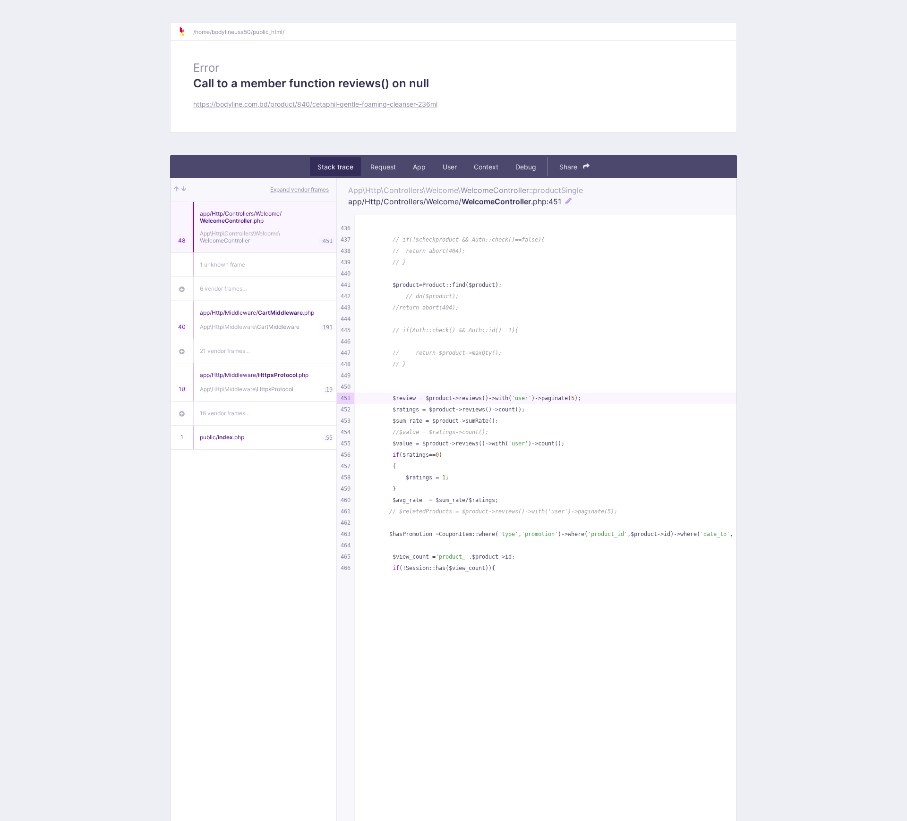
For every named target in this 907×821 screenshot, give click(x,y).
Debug (525, 167)
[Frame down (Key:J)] (184, 189)
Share (569, 167)
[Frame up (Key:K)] (176, 189)
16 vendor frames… (225, 413)
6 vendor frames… (223, 288)
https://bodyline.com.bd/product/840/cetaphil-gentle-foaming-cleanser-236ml (315, 104)
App (419, 167)
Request (383, 167)
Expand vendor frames (299, 189)
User (450, 167)
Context (486, 167)
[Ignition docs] (185, 31)
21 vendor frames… (225, 350)
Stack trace (335, 167)
